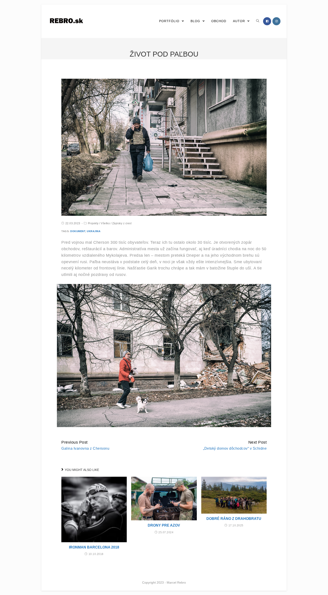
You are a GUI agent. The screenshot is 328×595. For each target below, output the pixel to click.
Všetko (105, 223)
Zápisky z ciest (122, 223)
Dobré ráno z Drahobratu (233, 519)
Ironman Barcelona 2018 (94, 547)
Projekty (93, 223)
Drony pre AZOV (164, 525)
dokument (77, 231)
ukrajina (93, 231)
